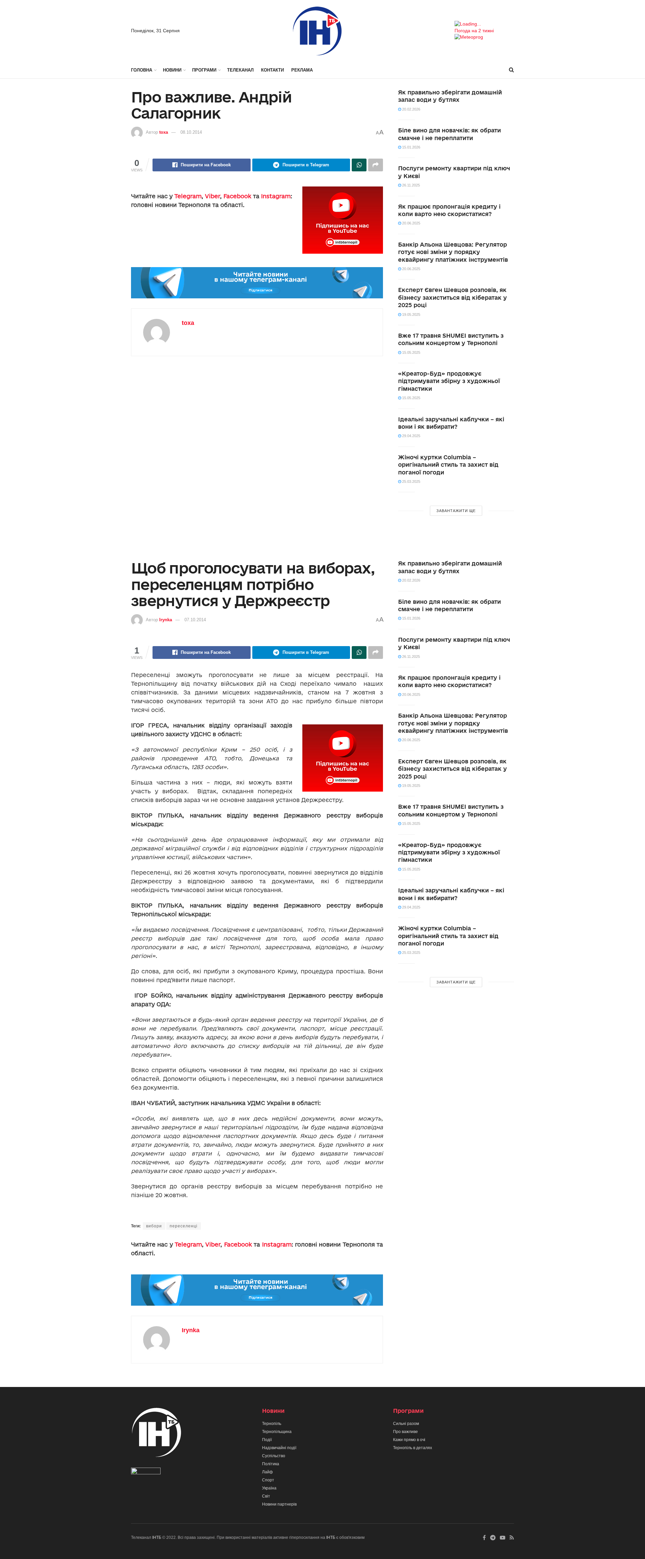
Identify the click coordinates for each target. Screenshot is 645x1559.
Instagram (276, 196)
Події (267, 1439)
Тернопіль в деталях (412, 1447)
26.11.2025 (410, 185)
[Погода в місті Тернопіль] (484, 24)
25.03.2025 (410, 481)
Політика (270, 1464)
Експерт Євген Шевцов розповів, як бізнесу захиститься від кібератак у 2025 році (452, 297)
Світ (266, 1496)
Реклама (302, 70)
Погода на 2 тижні (474, 30)
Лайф (267, 1472)
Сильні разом (406, 1423)
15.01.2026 (410, 147)
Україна (269, 1488)
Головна (141, 70)
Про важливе (405, 1431)
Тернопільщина (277, 1431)
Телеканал (240, 70)
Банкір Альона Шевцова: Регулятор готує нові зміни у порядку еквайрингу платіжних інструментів (453, 252)
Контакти (272, 70)
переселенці (184, 1226)
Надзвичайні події (279, 1447)
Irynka (165, 619)
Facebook (237, 196)
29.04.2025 (410, 436)
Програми (204, 70)
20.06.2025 (410, 223)
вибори (154, 1226)
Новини (172, 70)
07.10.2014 (195, 619)
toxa (163, 132)
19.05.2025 (410, 314)
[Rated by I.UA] (146, 1472)
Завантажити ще (456, 511)
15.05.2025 (410, 352)
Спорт (268, 1480)
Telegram (188, 196)
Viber (212, 196)
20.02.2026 (410, 109)
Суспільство (273, 1455)
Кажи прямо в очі (409, 1439)
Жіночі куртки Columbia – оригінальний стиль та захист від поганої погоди (448, 464)
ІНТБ (156, 1537)
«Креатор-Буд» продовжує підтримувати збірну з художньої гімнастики (449, 381)
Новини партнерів (279, 1504)
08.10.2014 (191, 132)
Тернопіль (271, 1423)
